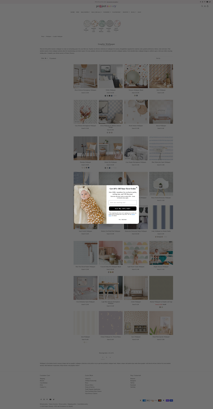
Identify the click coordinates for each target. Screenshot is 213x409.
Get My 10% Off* (122, 208)
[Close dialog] (136, 187)
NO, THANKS (123, 219)
